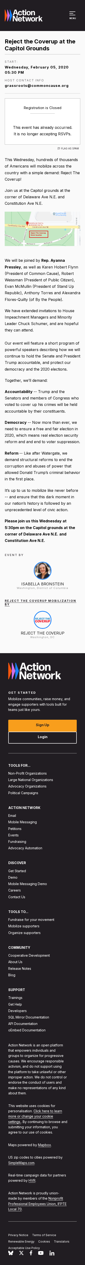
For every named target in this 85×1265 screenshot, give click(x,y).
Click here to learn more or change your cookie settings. (35, 1116)
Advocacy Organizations (27, 786)
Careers (14, 890)
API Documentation (23, 1024)
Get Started (17, 871)
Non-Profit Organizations (27, 773)
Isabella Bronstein (42, 584)
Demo (12, 877)
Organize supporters (24, 933)
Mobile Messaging (22, 822)
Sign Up (42, 725)
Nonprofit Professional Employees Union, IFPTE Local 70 (37, 1204)
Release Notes (19, 968)
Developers (17, 1011)
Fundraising (17, 842)
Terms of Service (44, 1235)
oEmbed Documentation (27, 1030)
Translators (61, 1241)
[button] (73, 17)
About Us (15, 962)
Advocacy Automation (25, 848)
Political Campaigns (23, 793)
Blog (11, 975)
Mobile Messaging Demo (27, 884)
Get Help (15, 1004)
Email (12, 816)
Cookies (44, 1241)
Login (42, 737)
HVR (32, 1181)
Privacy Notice (18, 1235)
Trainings (15, 998)
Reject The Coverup (42, 633)
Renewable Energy (21, 1241)
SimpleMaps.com (21, 1163)
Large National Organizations (30, 780)
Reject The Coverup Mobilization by (40, 602)
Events (13, 835)
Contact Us (16, 897)
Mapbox (44, 1145)
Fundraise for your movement (31, 920)
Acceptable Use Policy (24, 1248)
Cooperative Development (29, 956)
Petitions (14, 829)
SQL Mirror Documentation (28, 1017)
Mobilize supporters (23, 926)
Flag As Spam (70, 148)
